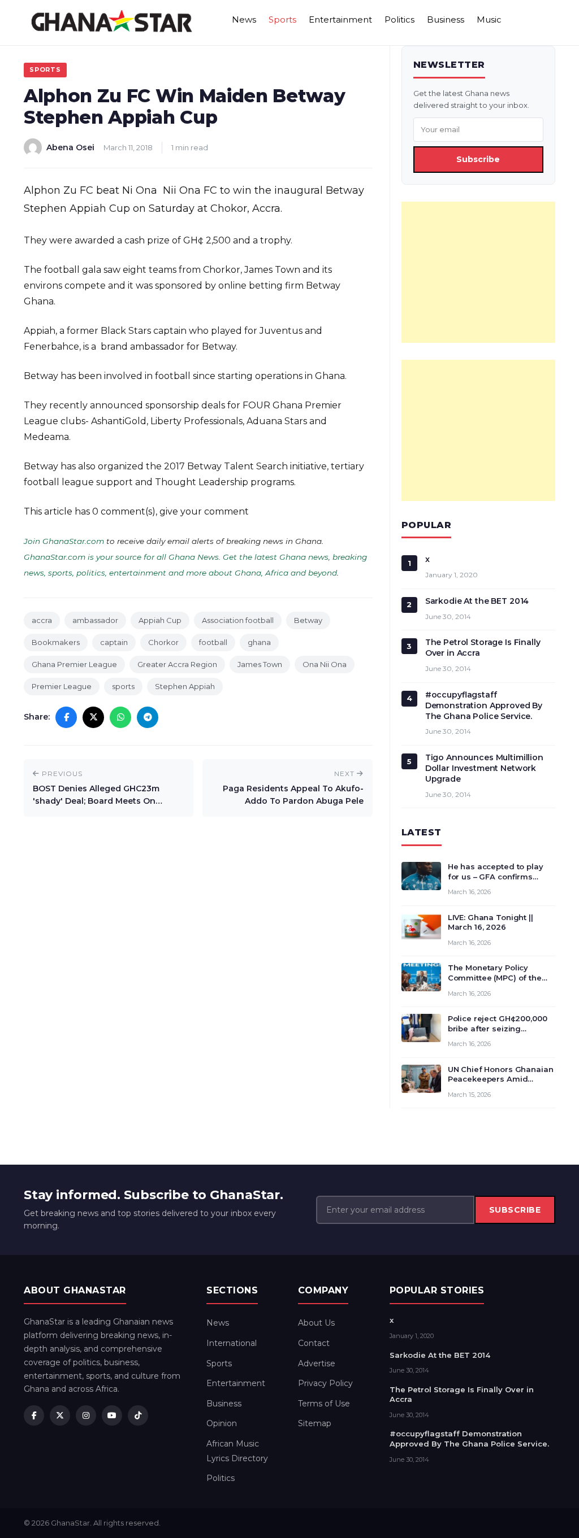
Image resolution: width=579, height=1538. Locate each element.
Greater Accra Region (177, 664)
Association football (238, 620)
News (244, 19)
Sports (282, 19)
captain (114, 642)
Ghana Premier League (74, 664)
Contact (314, 1343)
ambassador (95, 620)
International (231, 1343)
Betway (308, 620)
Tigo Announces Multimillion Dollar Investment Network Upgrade (484, 768)
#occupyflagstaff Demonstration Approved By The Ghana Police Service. (484, 705)
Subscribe (478, 159)
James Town (259, 664)
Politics (399, 19)
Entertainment (340, 19)
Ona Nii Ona (325, 664)
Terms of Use (324, 1403)
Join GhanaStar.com (64, 541)
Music (489, 19)
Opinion (221, 1423)
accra (42, 620)
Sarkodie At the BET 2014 (477, 601)
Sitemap (314, 1423)
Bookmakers (56, 642)
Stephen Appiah (185, 686)
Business (445, 19)
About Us (316, 1323)
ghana (259, 642)
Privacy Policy (325, 1383)
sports (123, 686)
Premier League (62, 686)
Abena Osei (70, 147)
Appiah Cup (160, 620)
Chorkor (163, 642)
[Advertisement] (478, 272)
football (213, 642)
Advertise (316, 1363)
